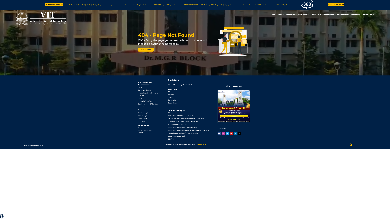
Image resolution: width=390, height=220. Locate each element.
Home (274, 15)
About (280, 15)
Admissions (303, 15)
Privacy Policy (201, 144)
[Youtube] (231, 133)
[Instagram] (223, 133)
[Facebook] (219, 133)
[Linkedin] (235, 133)
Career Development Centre (322, 15)
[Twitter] (227, 133)
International (342, 15)
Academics (290, 15)
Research (355, 15)
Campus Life (367, 15)
